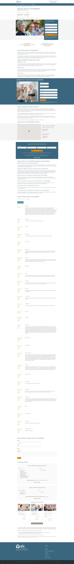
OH (20, 6)
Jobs (29, 4)
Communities (22, 4)
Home (17, 4)
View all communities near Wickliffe (37, 523)
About (19, 18)
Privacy (19, 550)
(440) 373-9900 (26, 15)
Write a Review (20, 202)
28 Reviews (27, 12)
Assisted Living (22, 492)
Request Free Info (37, 150)
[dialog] (2, 563)
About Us (46, 547)
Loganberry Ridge (34, 511)
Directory (19, 6)
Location (23, 18)
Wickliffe (23, 6)
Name (18, 440)
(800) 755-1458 (19, 15)
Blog (26, 4)
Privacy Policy (35, 152)
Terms (21, 550)
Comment (19, 451)
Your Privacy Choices (48, 557)
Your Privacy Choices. (24, 550)
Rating (18, 448)
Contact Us (33, 4)
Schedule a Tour (43, 100)
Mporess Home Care (22, 511)
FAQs (28, 18)
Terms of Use (55, 36)
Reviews (32, 18)
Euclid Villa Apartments (48, 511)
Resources (46, 552)
